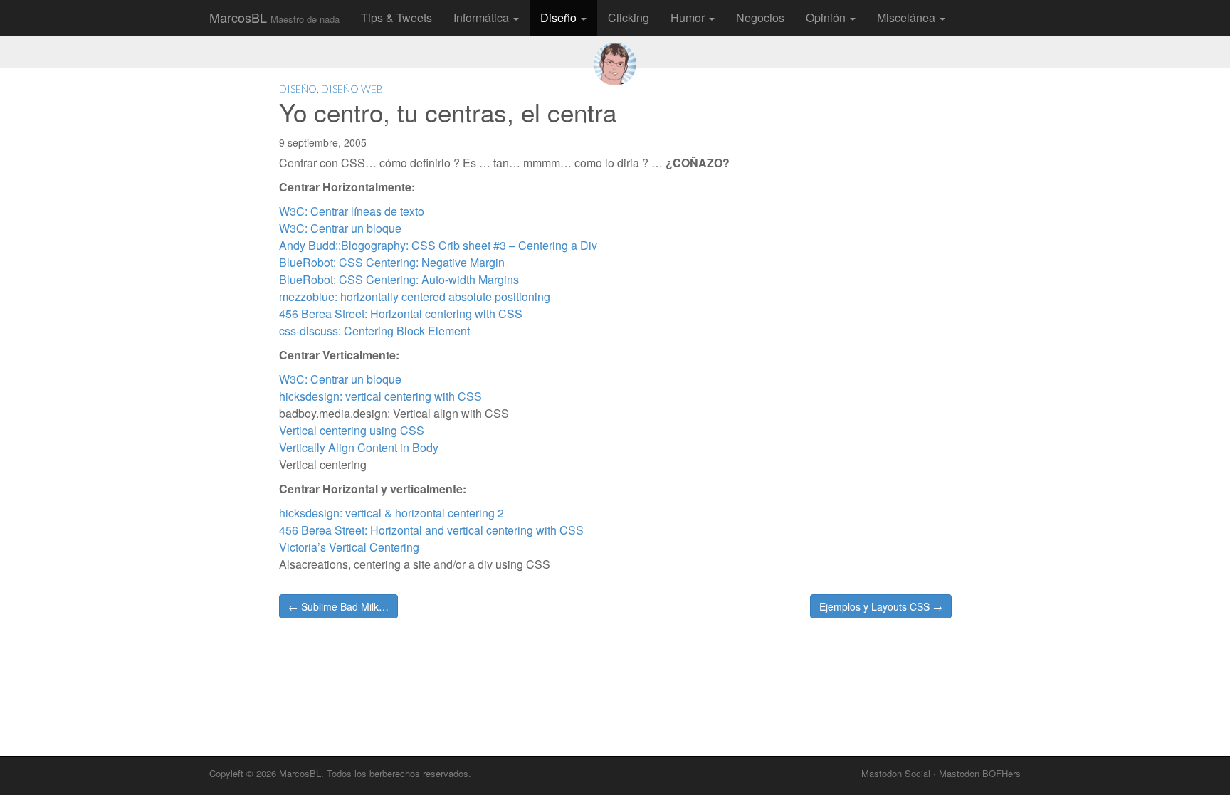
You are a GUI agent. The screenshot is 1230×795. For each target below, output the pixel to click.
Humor (689, 17)
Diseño (559, 17)
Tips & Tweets (396, 17)
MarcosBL (274, 17)
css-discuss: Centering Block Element (374, 330)
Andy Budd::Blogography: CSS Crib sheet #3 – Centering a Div (438, 245)
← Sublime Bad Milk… (338, 606)
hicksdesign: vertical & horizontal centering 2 (391, 513)
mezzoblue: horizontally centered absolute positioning (414, 296)
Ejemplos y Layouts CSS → (880, 606)
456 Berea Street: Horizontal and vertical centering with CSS (431, 530)
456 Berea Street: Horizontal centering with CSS (400, 313)
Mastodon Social (895, 773)
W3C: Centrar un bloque (340, 228)
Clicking (628, 17)
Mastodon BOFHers (980, 773)
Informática (482, 17)
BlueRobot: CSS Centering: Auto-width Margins (399, 279)
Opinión (827, 17)
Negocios (760, 17)
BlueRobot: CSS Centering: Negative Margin (392, 262)
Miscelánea (907, 17)
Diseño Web (352, 89)
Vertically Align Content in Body (358, 447)
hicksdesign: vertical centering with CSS (380, 396)
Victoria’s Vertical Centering (349, 547)
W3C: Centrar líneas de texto (351, 211)
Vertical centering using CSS (351, 430)
